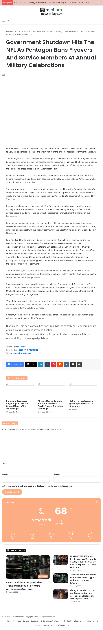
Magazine (87, 621)
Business (17, 621)
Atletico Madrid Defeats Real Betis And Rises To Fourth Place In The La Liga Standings (51, 405)
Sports (17, 31)
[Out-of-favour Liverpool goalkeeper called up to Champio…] (83, 390)
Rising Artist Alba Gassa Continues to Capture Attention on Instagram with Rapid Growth (82, 594)
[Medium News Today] (51, 11)
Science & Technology (60, 625)
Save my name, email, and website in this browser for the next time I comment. (38, 486)
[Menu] (3, 21)
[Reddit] (60, 364)
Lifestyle (77, 621)
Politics (38, 625)
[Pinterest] (53, 364)
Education (35, 621)
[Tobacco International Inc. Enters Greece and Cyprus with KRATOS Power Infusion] (60, 578)
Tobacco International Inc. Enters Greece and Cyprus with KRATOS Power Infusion (83, 578)
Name (5, 463)
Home (10, 31)
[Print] (79, 364)
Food (62, 621)
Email (5, 474)
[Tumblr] (47, 364)
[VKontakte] (66, 364)
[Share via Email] (73, 364)
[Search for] (8, 21)
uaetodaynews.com (22, 353)
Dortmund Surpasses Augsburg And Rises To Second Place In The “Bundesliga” (17, 405)
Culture (26, 621)
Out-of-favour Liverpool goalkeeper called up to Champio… (81, 403)
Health (69, 621)
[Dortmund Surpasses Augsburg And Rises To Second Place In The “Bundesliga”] (20, 390)
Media (95, 621)
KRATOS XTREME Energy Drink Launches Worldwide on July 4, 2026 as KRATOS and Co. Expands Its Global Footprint (83, 562)
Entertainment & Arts (50, 621)
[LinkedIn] (40, 364)
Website (57, 474)
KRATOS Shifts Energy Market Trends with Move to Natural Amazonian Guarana (24, 586)
